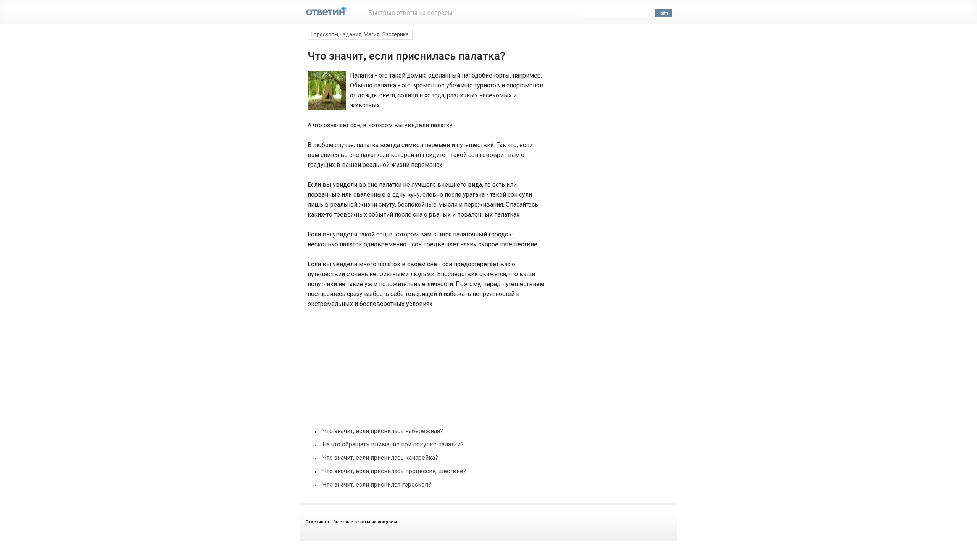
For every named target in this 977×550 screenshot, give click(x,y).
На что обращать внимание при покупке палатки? (393, 444)
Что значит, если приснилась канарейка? (380, 457)
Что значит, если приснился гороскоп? (376, 484)
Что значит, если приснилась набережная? (382, 431)
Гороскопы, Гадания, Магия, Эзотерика (360, 34)
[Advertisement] (364, 363)
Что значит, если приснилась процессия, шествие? (394, 471)
